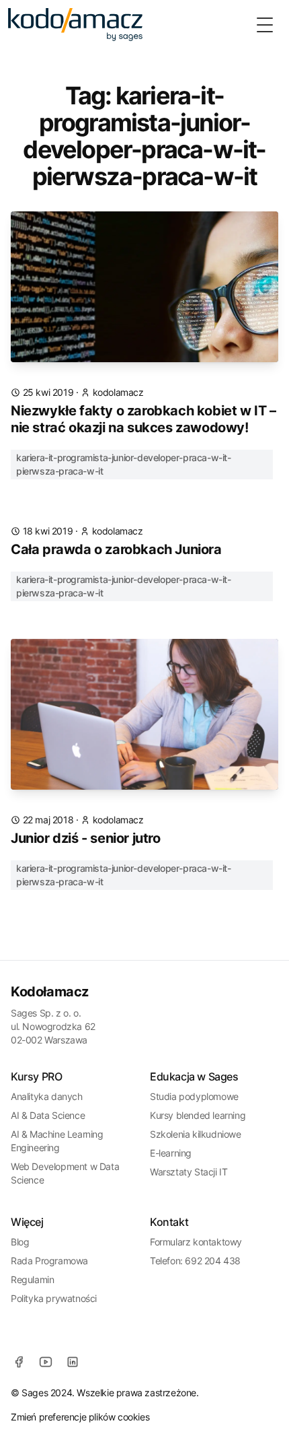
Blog (20, 1241)
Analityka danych (47, 1096)
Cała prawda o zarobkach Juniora (116, 549)
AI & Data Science (48, 1115)
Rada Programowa (49, 1260)
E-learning (171, 1153)
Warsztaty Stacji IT (188, 1171)
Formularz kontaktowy (196, 1241)
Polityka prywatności (54, 1298)
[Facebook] (18, 1361)
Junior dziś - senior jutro (86, 838)
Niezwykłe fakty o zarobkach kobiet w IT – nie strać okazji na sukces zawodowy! (143, 419)
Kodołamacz (50, 992)
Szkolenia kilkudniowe (195, 1134)
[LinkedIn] (72, 1361)
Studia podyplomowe (194, 1096)
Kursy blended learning (197, 1115)
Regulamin (32, 1279)
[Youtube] (45, 1361)
